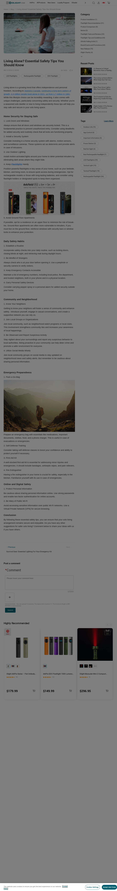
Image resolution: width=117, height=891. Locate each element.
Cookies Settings (92, 887)
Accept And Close (109, 887)
